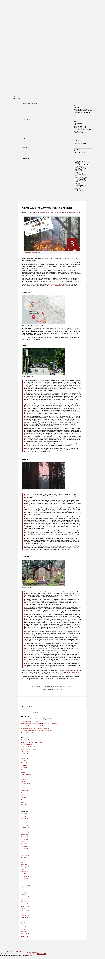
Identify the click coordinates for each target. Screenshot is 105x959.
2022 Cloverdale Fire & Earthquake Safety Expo (47, 269)
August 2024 (24, 839)
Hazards (78, 212)
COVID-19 (23, 760)
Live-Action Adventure (27, 786)
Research (40, 214)
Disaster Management (63, 212)
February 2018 (25, 910)
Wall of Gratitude (79, 152)
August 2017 (24, 922)
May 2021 (23, 890)
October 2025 (24, 825)
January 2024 (24, 848)
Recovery (23, 795)
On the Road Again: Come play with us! (31, 721)
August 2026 (24, 814)
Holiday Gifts (78, 123)
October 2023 (24, 853)
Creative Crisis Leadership (10, 951)
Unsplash (40, 252)
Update (23, 802)
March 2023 (24, 864)
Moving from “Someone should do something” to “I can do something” (39, 723)
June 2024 (24, 841)
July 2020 (23, 899)
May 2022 (23, 874)
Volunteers (24, 804)
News (28, 214)
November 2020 (25, 897)
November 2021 (25, 883)
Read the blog (30, 953)
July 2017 (23, 924)
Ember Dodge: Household (82, 109)
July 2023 (23, 860)
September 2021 (25, 885)
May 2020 (23, 901)
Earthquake (24, 765)
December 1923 (25, 936)
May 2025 (23, 830)
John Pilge (31, 376)
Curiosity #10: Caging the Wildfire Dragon (31, 733)
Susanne (26, 212)
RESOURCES (26, 119)
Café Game (24, 756)
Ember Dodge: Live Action (82, 112)
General (23, 772)
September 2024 (25, 837)
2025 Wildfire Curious (80, 125)
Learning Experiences (26, 783)
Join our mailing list (80, 143)
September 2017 (25, 920)
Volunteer (77, 142)
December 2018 (25, 906)
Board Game (24, 751)
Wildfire (76, 107)
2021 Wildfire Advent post (65, 670)
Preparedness (34, 214)
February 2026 (25, 818)
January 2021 (24, 892)
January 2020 (24, 904)
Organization (24, 790)
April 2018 (23, 908)
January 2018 (24, 913)
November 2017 (25, 915)
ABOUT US (26, 147)
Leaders (24, 214)
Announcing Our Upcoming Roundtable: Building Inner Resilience (37, 719)
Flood (22, 770)
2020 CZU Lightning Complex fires (59, 285)
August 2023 (24, 857)
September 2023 (25, 855)
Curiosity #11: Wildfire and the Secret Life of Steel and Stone (36, 730)
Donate (76, 140)
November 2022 (25, 871)
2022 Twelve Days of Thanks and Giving (81, 179)
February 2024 (25, 846)
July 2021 (23, 887)
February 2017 (25, 934)
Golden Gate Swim (26, 774)
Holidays (23, 779)
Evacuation (72, 212)
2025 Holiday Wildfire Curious (28, 749)
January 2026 (24, 820)
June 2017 (23, 927)
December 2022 (25, 869)
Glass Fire (74, 263)
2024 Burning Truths (80, 126)
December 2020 (25, 894)
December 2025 (25, 823)
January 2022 (24, 878)
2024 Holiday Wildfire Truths (28, 747)
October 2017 (24, 917)
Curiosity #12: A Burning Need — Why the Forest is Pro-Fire (36, 728)
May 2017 (23, 929)
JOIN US (25, 138)
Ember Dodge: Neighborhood (83, 110)
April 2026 (23, 816)
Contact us (77, 151)
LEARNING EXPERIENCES (30, 104)
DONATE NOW (41, 953)
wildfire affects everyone (54, 284)
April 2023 (23, 862)
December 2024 (25, 832)
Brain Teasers (24, 753)
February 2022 (25, 876)
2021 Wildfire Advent (80, 133)
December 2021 (25, 880)
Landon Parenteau (32, 252)
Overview (77, 106)
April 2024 (23, 844)
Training (23, 800)
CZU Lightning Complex (73, 330)
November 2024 (25, 834)
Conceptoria (78, 116)
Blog (75, 121)
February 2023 (25, 867)
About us (77, 149)
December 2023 (25, 850)
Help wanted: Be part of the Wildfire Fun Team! (33, 726)
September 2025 (25, 827)
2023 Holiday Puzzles (80, 128)
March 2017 (24, 931)
